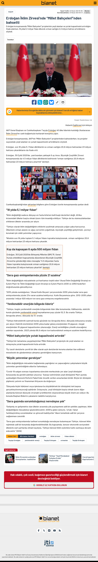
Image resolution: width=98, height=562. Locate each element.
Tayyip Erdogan (50, 440)
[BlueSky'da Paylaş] (51, 102)
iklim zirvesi (55, 436)
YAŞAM (10, 12)
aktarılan (32, 204)
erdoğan (42, 436)
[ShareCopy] (57, 102)
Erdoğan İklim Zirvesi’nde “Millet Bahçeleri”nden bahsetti (43, 20)
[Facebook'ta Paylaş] (34, 102)
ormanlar (64, 440)
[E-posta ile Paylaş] (62, 102)
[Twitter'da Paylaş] (40, 102)
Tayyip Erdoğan (14, 440)
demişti (46, 267)
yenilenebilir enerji (28, 312)
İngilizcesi (77, 125)
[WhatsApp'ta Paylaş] (45, 102)
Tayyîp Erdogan (78, 440)
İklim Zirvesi (11, 133)
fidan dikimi (69, 436)
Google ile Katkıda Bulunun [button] (51, 485)
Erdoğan (52, 130)
